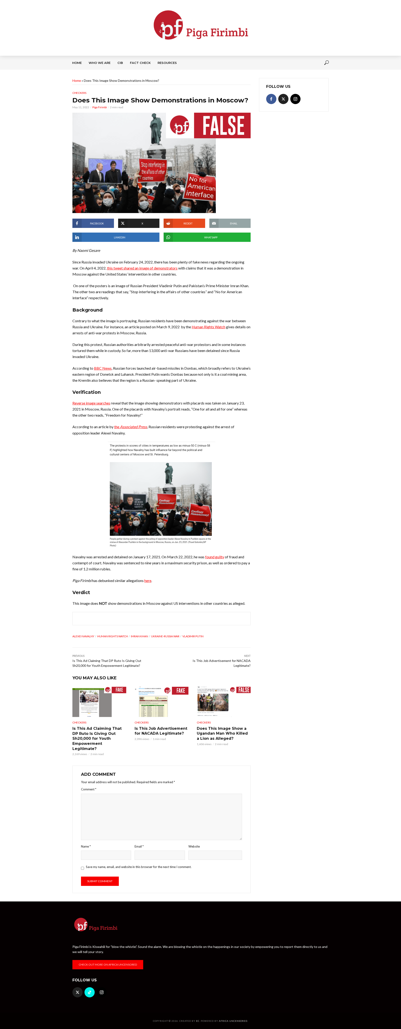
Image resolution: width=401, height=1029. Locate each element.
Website (194, 846)
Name (86, 846)
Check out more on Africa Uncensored (108, 964)
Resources (167, 63)
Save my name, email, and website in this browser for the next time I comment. (138, 867)
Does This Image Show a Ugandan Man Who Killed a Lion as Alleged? (222, 733)
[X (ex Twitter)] (283, 99)
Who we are (99, 63)
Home (77, 63)
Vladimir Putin (193, 636)
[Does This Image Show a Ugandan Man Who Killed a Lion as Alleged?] (224, 702)
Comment (88, 789)
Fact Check (140, 63)
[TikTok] (89, 992)
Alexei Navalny (83, 636)
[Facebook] (271, 99)
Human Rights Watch (112, 636)
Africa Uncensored (233, 1020)
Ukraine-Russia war (165, 636)
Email (139, 846)
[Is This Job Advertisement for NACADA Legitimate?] (161, 702)
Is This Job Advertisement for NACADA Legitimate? (161, 731)
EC (197, 1020)
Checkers (79, 93)
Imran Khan (139, 636)
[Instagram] (295, 99)
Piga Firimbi (99, 107)
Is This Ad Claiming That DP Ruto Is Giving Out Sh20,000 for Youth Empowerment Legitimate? (97, 738)
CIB (120, 63)
